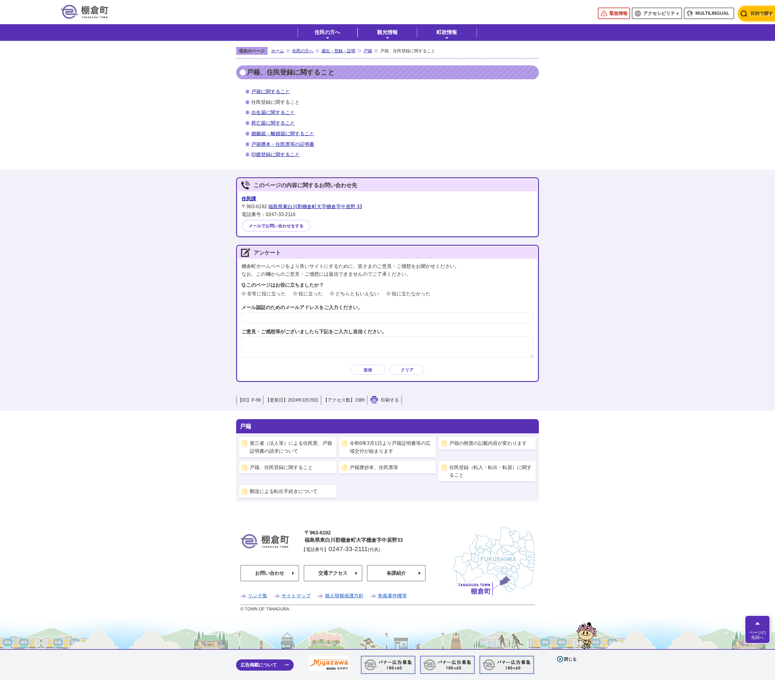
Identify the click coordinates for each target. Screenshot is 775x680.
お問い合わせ (269, 573)
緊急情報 (618, 13)
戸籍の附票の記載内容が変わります (488, 443)
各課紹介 (396, 573)
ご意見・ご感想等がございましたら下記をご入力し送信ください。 (314, 331)
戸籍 (368, 50)
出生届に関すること (273, 112)
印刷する (390, 400)
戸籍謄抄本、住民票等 (374, 467)
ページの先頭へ (757, 634)
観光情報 (387, 32)
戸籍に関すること (270, 91)
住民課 (249, 198)
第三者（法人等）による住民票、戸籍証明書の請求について (291, 447)
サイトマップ (296, 595)
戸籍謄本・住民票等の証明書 (282, 144)
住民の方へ (327, 32)
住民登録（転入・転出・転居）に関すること (490, 471)
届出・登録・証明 (338, 50)
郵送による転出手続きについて (284, 491)
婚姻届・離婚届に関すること (282, 133)
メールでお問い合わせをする (276, 225)
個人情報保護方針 (344, 595)
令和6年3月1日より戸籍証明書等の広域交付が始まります (390, 447)
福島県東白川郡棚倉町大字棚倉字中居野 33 (315, 206)
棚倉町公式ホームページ (84, 12)
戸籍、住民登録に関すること (281, 467)
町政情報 (447, 32)
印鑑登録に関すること (275, 154)
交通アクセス (333, 573)
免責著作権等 (392, 595)
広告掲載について (259, 664)
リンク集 (257, 595)
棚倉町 (264, 549)
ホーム (277, 50)
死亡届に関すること (273, 123)
